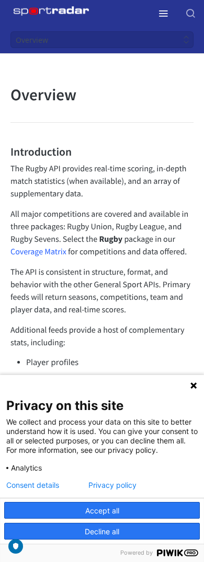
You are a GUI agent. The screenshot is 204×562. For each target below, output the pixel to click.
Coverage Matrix (38, 252)
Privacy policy (112, 485)
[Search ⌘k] (190, 13)
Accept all (102, 510)
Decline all (102, 531)
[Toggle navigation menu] (163, 13)
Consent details (32, 485)
